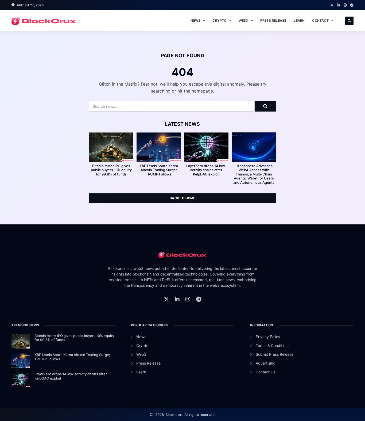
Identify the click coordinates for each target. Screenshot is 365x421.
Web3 (243, 20)
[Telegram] (352, 5)
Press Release (273, 20)
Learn (299, 20)
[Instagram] (345, 5)
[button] (349, 21)
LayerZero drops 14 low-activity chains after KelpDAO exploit (206, 170)
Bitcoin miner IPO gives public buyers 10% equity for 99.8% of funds (111, 170)
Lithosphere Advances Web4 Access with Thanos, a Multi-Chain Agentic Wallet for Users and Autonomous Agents (253, 174)
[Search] (265, 106)
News (195, 20)
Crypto (219, 20)
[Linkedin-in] (338, 5)
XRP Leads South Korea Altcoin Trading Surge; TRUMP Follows (158, 170)
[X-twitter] (331, 5)
